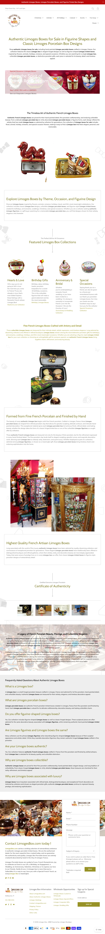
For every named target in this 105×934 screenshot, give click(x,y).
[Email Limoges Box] (13, 878)
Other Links (33, 913)
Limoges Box (43, 922)
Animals (49, 18)
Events (82, 18)
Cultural (72, 18)
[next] (97, 85)
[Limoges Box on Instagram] (10, 878)
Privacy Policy (33, 909)
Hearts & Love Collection (16, 305)
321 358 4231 (9, 900)
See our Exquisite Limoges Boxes (23, 94)
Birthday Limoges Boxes (40, 302)
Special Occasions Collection (86, 309)
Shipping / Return (35, 906)
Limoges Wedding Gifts (61, 905)
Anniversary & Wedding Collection (64, 312)
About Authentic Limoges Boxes (40, 897)
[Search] (93, 8)
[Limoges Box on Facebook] (8, 878)
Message (69, 830)
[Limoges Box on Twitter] (6, 878)
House (94, 23)
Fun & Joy (93, 18)
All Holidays (61, 18)
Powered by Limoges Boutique (61, 922)
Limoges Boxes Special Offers (63, 899)
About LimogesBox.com (37, 894)
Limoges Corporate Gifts (62, 902)
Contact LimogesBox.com (37, 903)
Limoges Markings (35, 900)
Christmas (38, 18)
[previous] (8, 85)
